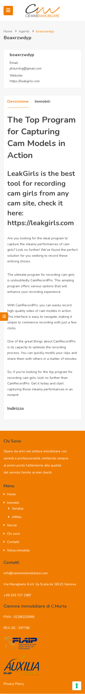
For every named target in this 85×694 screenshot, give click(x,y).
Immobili (42, 101)
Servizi (12, 525)
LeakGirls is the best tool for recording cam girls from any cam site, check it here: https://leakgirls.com (41, 198)
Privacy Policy (14, 684)
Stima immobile (18, 550)
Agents (24, 31)
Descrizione (18, 101)
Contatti (13, 542)
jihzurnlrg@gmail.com (26, 68)
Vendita (17, 508)
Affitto (16, 517)
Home (8, 31)
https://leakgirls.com (25, 81)
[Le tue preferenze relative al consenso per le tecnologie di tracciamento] (76, 685)
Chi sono (13, 533)
